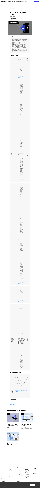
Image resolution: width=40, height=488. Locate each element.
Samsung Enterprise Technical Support (27, 473)
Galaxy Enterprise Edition (28, 477)
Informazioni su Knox (10, 1)
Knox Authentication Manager (20, 478)
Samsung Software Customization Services (27, 475)
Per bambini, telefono (4, 480)
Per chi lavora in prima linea (4, 470)
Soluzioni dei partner (11, 476)
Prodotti (18, 465)
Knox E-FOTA (19, 474)
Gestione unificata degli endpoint (4, 468)
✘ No (14, 404)
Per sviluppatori (36, 476)
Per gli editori (3, 481)
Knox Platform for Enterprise (20, 470)
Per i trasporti (3, 475)
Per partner (26, 1)
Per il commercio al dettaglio (4, 472)
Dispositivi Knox (10, 470)
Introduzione (36, 1)
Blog (23, 1)
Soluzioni (2, 465)
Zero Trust (10, 469)
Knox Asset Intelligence (20, 475)
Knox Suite (18, 468)
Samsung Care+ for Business (27, 471)
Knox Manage (19, 473)
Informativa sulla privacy (5, 486)
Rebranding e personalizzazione (3, 478)
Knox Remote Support (20, 480)
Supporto (34, 468)
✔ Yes (11, 404)
